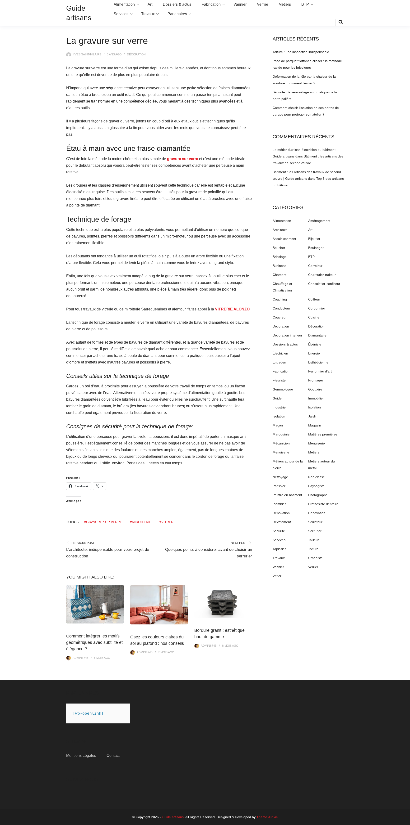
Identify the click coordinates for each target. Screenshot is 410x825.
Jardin (312, 416)
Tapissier (279, 549)
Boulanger (316, 248)
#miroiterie (140, 522)
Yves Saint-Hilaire (87, 54)
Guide (277, 398)
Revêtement (282, 522)
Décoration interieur (287, 335)
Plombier (279, 504)
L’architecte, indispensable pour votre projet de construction (107, 552)
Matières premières (322, 434)
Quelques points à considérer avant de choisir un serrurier (208, 552)
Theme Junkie (267, 817)
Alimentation (124, 4)
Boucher (279, 248)
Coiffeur (314, 299)
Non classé (316, 477)
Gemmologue (283, 389)
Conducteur (281, 308)
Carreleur (315, 266)
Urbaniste (315, 558)
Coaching (280, 299)
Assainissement (284, 239)
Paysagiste (316, 486)
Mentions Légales (81, 755)
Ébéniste (314, 344)
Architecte (280, 230)
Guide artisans (173, 817)
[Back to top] (405, 820)
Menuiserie (316, 443)
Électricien (280, 353)
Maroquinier (282, 434)
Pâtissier (279, 486)
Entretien (279, 362)
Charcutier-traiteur (322, 275)
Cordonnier (316, 308)
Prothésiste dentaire (323, 504)
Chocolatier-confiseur (324, 284)
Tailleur (313, 540)
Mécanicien (281, 443)
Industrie (279, 407)
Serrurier (314, 531)
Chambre (280, 275)
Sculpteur (315, 522)
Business (279, 266)
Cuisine (313, 317)
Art (150, 4)
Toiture (313, 549)
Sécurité (279, 531)
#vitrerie (168, 522)
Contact (113, 755)
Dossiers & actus (177, 4)
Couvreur (280, 317)
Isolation (314, 407)
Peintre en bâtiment (287, 495)
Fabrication (211, 4)
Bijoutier (314, 239)
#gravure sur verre (103, 522)
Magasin (314, 425)
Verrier (262, 4)
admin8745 (81, 657)
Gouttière (315, 389)
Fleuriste (279, 380)
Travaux (148, 14)
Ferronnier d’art (320, 371)
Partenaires (177, 14)
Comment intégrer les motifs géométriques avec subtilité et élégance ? (94, 642)
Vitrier (277, 576)
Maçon (278, 425)
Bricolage (280, 257)
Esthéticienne (318, 362)
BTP (305, 4)
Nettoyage (280, 477)
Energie (314, 353)
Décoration (136, 54)
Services (121, 14)
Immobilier (316, 398)
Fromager (315, 380)
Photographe (318, 495)
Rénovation (281, 513)
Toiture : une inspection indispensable (301, 52)
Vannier (240, 4)
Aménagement (319, 221)
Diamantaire (317, 335)
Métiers (285, 4)
